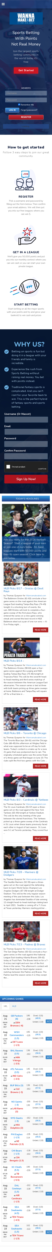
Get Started (26, 70)
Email (7, 426)
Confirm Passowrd (15, 450)
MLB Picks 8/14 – (14, 661)
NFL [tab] (5, 1006)
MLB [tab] (14, 1006)
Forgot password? (29, 110)
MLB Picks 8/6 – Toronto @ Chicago (25, 733)
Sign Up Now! (26, 479)
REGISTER (26, 117)
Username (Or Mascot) (17, 414)
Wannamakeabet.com (36, 595)
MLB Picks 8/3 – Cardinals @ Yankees (26, 799)
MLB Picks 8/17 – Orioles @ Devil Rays (23, 590)
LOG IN (12, 110)
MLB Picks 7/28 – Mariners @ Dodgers (21, 873)
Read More (40, 629)
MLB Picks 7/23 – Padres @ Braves (24, 944)
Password (10, 438)
